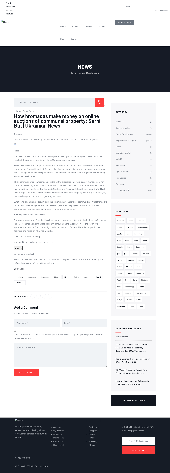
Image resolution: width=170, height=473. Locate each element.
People (129, 273)
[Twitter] (89, 467)
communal (32, 277)
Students (144, 280)
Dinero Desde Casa (89, 72)
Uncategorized (122, 190)
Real (119, 280)
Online (76, 277)
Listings (88, 26)
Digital (119, 234)
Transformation (142, 293)
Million (119, 267)
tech (119, 286)
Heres (129, 247)
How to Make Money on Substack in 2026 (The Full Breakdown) (132, 382)
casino (119, 227)
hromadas (45, 277)
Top (118, 293)
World (132, 306)
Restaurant (120, 165)
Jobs (126, 254)
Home (63, 26)
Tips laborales (122, 178)
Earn (128, 234)
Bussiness (119, 121)
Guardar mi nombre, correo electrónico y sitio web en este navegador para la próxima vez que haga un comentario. (58, 336)
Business (140, 221)
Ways (119, 300)
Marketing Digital (123, 153)
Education (138, 234)
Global (144, 240)
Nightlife (119, 159)
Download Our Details (133, 400)
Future (127, 240)
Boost (130, 221)
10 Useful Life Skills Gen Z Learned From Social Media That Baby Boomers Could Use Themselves (131, 347)
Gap (136, 240)
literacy (131, 260)
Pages (75, 26)
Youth (141, 306)
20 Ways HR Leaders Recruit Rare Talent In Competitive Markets (131, 371)
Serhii (98, 277)
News (66, 277)
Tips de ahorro (122, 171)
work (139, 300)
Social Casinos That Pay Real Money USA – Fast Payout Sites (132, 360)
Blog (62, 39)
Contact (74, 39)
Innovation (140, 247)
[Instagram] (109, 467)
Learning (120, 260)
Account (120, 221)
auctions (19, 277)
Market (141, 260)
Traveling (119, 184)
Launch (135, 254)
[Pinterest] (103, 467)
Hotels (118, 146)
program (140, 273)
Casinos (130, 227)
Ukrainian (20, 282)
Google (120, 247)
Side (126, 280)
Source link (19, 268)
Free (119, 240)
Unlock (18, 248)
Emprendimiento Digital (125, 140)
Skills (135, 280)
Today (141, 286)
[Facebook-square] (96, 467)
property (87, 277)
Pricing (102, 26)
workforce (121, 306)
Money (56, 277)
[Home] (5, 22)
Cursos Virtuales (122, 128)
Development (142, 227)
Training (128, 293)
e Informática (121, 336)
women (129, 300)
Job (118, 254)
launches (145, 254)
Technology (129, 286)
